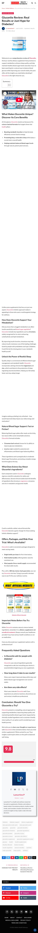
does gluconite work (25, 825)
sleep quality (17, 850)
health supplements (20, 842)
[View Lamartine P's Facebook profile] (10, 789)
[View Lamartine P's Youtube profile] (15, 789)
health (4, 127)
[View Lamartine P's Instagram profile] (19, 789)
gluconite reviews (8, 836)
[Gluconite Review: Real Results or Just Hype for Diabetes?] (19, 53)
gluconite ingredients (23, 830)
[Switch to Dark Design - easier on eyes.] (35, 3)
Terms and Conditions (19, 923)
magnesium (24, 481)
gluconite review (19, 833)
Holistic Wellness (10, 8)
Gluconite (32, 58)
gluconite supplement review (25, 839)
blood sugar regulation (23, 329)
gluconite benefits (23, 828)
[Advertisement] (19, 227)
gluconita (5, 828)
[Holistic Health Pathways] (19, 3)
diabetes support (14, 822)
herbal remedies (18, 845)
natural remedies (19, 847)
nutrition (28, 847)
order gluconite (7, 850)
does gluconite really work (10, 825)
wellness (25, 850)
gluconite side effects (21, 836)
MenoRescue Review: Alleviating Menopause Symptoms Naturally (26, 869)
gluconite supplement (9, 839)
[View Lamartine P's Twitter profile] (23, 789)
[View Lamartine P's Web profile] (27, 789)
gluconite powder (7, 833)
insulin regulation (7, 847)
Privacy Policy (25, 920)
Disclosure (28, 917)
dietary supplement (27, 822)
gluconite (12, 828)
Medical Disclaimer (12, 920)
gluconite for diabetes (9, 830)
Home (3, 8)
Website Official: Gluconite (19, 615)
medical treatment (9, 632)
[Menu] (3, 3)
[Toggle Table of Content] (8, 85)
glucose (5, 842)
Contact (19, 917)
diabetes (5, 822)
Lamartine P (10, 28)
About (12, 917)
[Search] (32, 3)
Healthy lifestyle (7, 845)
